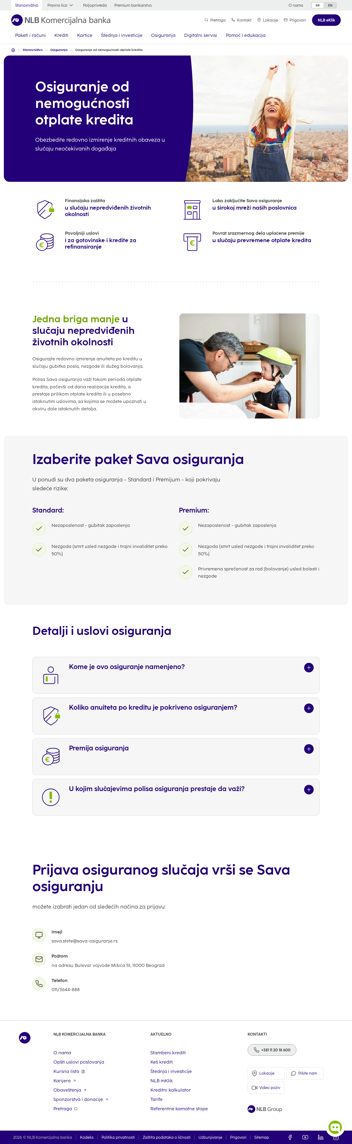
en (330, 5)
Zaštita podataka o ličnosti (167, 1137)
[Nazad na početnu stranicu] (60, 20)
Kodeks (87, 1137)
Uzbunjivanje (210, 1137)
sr (318, 5)
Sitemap (261, 1137)
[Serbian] (13, 50)
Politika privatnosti (118, 1137)
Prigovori (238, 1137)
